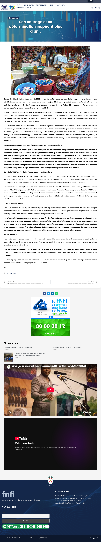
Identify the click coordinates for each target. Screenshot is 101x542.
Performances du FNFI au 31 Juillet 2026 (66, 347)
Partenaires (42, 5)
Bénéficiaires (29, 5)
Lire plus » (6, 349)
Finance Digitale (23, 7)
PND (51, 5)
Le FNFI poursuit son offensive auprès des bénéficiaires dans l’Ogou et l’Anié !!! (30, 354)
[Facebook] (92, 7)
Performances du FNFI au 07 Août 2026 (18, 347)
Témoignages (13, 18)
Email (3, 512)
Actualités (61, 5)
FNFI (18, 5)
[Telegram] (99, 7)
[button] (44, 293)
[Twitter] (96, 7)
